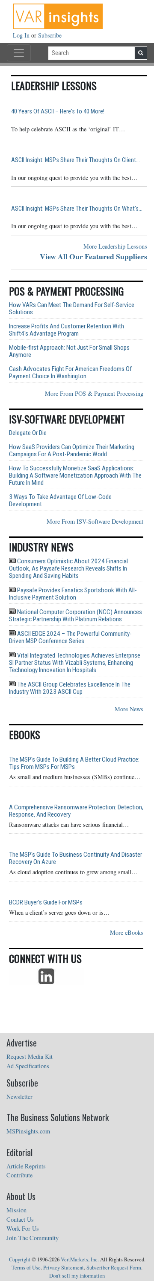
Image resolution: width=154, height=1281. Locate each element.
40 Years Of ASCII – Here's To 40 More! (57, 111)
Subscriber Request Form (113, 1267)
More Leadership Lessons (115, 246)
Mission (16, 1210)
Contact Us (20, 1219)
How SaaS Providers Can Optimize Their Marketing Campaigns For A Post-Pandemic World (71, 450)
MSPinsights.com (28, 1131)
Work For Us (22, 1228)
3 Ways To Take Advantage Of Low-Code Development (60, 500)
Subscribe (50, 35)
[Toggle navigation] (19, 52)
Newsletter (19, 1097)
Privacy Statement (63, 1267)
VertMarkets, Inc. (80, 1259)
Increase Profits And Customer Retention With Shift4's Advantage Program (66, 330)
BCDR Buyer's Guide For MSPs (46, 902)
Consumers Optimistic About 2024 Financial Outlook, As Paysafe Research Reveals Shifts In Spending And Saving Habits (68, 568)
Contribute (19, 1175)
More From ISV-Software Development (95, 521)
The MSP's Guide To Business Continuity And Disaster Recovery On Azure (75, 858)
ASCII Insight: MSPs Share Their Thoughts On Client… (75, 160)
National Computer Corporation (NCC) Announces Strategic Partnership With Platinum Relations (75, 615)
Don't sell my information (77, 1275)
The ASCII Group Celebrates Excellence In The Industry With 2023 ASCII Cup (69, 688)
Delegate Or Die (28, 433)
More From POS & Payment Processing (94, 393)
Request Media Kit (29, 1056)
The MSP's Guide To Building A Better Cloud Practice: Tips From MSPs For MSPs (74, 763)
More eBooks (126, 932)
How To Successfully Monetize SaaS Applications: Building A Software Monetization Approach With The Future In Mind (75, 476)
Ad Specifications (27, 1066)
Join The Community (32, 1238)
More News (129, 709)
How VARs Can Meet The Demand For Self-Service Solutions (71, 308)
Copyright (19, 1259)
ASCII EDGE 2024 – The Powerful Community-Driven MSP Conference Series (70, 637)
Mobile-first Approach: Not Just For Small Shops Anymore (69, 351)
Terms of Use (26, 1267)
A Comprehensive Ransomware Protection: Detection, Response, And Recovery (76, 811)
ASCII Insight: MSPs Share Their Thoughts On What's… (76, 208)
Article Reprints (26, 1166)
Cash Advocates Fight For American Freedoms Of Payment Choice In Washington (70, 372)
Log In (22, 35)
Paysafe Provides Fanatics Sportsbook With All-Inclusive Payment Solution (73, 593)
